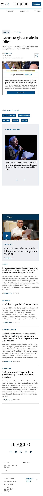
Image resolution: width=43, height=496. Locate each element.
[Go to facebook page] (11, 451)
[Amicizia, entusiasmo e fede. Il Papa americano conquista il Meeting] (20, 229)
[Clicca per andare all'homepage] (20, 444)
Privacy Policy (9, 477)
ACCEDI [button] (28, 75)
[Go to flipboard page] (31, 451)
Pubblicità (26, 461)
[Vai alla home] (21, 4)
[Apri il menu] (2, 4)
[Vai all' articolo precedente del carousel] (17, 178)
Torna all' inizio (29, 479)
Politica (6, 32)
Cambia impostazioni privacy (8, 488)
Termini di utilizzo (10, 480)
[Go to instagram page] (26, 451)
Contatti (6, 461)
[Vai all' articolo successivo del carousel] (24, 178)
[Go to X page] (21, 451)
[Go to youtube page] (16, 451)
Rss (5, 469)
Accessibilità (8, 483)
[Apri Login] (7, 4)
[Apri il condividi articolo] (36, 55)
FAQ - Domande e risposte (10, 465)
